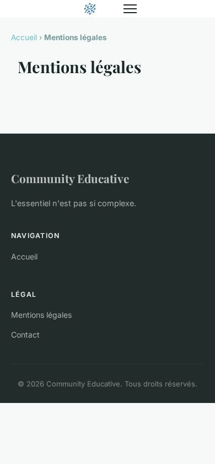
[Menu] (130, 9)
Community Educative (70, 178)
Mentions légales (41, 314)
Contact (25, 334)
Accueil (24, 37)
